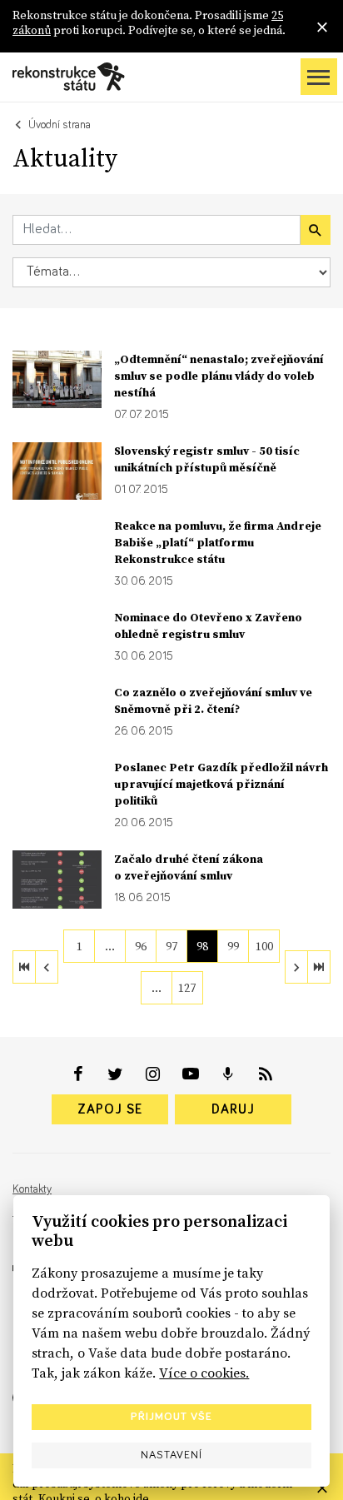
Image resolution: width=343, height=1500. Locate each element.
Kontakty (32, 1189)
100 (264, 946)
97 (171, 946)
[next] (296, 967)
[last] (319, 967)
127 (187, 987)
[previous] (46, 967)
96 (141, 946)
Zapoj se (109, 1109)
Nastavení (171, 1455)
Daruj (233, 1109)
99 (233, 946)
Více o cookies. (204, 1372)
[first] (24, 967)
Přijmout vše (171, 1417)
